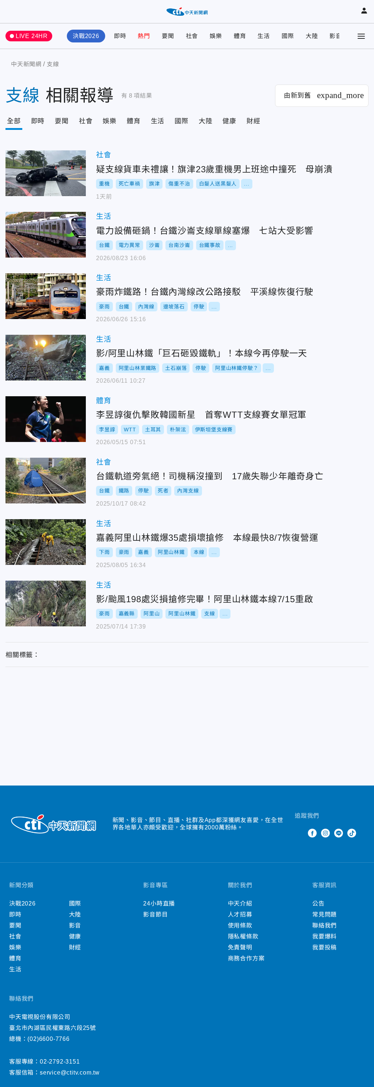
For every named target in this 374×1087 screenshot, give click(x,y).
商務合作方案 (246, 958)
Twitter (299, 833)
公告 (318, 903)
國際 (288, 36)
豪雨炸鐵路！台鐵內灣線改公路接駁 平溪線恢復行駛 (45, 296)
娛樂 (216, 36)
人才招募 (240, 914)
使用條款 (240, 925)
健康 (229, 121)
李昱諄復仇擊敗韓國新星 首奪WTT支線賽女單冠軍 (45, 419)
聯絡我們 (324, 925)
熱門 (144, 36)
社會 (192, 36)
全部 (14, 121)
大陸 (312, 36)
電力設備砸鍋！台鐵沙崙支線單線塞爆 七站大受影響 (45, 235)
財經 (253, 121)
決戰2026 (86, 36)
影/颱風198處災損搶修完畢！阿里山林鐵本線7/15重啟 (45, 603)
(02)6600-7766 (48, 1039)
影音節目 (155, 914)
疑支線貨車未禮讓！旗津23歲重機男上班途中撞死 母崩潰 (45, 173)
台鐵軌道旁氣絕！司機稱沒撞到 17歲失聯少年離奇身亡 (45, 480)
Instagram (325, 833)
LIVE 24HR (32, 36)
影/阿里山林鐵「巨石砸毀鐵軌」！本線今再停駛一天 (45, 358)
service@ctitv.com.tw (70, 1072)
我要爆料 (324, 936)
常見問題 (324, 914)
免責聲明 (240, 947)
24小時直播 (159, 903)
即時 (120, 36)
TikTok (351, 833)
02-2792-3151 (60, 1061)
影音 (335, 36)
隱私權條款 (243, 936)
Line (338, 833)
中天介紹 (240, 903)
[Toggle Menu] (361, 36)
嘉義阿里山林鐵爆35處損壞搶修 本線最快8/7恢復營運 (45, 542)
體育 (240, 36)
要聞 (168, 36)
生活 (263, 36)
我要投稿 (324, 947)
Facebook (312, 833)
